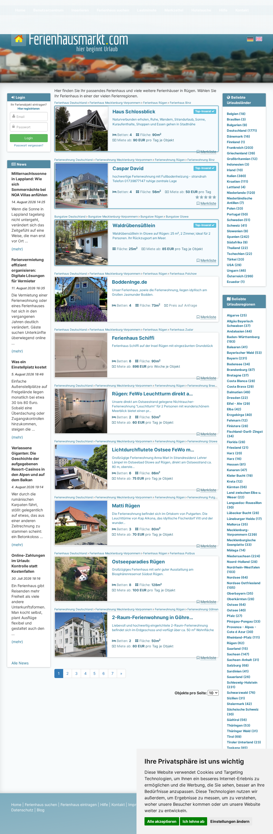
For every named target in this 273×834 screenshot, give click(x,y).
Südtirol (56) (237, 720)
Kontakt (118, 804)
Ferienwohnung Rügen (170, 160)
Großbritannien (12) (242, 159)
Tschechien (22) (239, 254)
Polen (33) (235, 208)
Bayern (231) (237, 358)
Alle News (20, 663)
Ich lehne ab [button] (193, 821)
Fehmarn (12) (237, 420)
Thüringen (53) (238, 725)
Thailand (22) (237, 248)
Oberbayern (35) (240, 593)
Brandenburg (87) (241, 370)
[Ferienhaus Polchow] (81, 299)
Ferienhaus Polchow (183, 273)
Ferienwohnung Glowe (202, 441)
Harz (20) (234, 453)
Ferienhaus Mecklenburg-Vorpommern (115, 103)
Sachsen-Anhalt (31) (243, 660)
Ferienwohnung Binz (201, 160)
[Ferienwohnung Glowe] (81, 467)
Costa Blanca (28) (241, 381)
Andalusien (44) (239, 331)
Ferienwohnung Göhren (202, 609)
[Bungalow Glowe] (81, 242)
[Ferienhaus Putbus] (81, 579)
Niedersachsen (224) (243, 556)
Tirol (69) (234, 737)
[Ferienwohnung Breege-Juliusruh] (81, 411)
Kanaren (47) (237, 470)
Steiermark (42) (239, 704)
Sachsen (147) (238, 654)
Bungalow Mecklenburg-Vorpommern (113, 216)
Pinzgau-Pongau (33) (243, 621)
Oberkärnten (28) (240, 599)
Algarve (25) (237, 315)
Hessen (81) (236, 464)
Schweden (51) (238, 220)
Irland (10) (235, 170)
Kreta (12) (235, 481)
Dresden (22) (237, 398)
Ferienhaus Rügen (155, 103)
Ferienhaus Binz (180, 103)
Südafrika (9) (237, 242)
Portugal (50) (237, 214)
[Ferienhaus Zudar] (81, 355)
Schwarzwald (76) (241, 693)
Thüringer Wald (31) (242, 731)
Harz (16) (234, 459)
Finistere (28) (237, 426)
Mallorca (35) (237, 524)
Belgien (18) (236, 114)
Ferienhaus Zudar (181, 329)
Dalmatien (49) (238, 392)
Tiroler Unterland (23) (244, 742)
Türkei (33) (235, 259)
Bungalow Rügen (152, 216)
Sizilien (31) (236, 698)
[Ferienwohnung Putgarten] (81, 523)
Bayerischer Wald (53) (244, 353)
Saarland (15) (237, 649)
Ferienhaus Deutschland (71, 103)
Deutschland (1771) (242, 131)
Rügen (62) (235, 643)
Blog (41, 810)
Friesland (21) (237, 448)
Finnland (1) (236, 142)
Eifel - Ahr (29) (238, 404)
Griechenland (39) (241, 153)
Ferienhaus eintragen (79, 804)
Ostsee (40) (236, 610)
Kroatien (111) (237, 181)
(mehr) (17, 249)
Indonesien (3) (238, 164)
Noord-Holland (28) (242, 562)
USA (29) (234, 265)
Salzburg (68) (238, 665)
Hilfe (104, 804)
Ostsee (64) (236, 605)
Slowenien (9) (237, 231)
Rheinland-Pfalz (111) (243, 637)
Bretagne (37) (238, 375)
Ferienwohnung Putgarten (204, 497)
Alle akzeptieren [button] (161, 821)
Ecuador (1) (236, 282)
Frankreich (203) (240, 148)
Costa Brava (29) (240, 386)
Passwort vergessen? (28, 145)
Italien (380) (236, 176)
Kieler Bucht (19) (240, 476)
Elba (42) (234, 409)
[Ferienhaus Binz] (81, 128)
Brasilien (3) (236, 119)
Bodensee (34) (238, 364)
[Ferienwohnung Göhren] (81, 634)
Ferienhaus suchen (41, 804)
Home (16, 804)
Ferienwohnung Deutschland (74, 160)
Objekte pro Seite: (191, 693)
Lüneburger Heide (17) (244, 519)
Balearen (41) (237, 347)
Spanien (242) (238, 237)
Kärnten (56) (237, 487)
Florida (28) (236, 442)
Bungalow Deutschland (70, 216)
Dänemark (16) (238, 136)
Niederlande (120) (241, 193)
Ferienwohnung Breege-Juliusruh (209, 385)
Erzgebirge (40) (239, 415)
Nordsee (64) (237, 577)
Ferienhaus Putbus (182, 553)
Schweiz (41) (237, 225)
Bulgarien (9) (237, 125)
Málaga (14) (236, 550)
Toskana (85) (237, 748)
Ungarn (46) (236, 270)
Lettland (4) (236, 187)
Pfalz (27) (234, 616)
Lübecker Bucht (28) (243, 513)
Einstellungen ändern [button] (230, 821)
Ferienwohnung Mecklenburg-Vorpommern (124, 160)
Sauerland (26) (238, 677)
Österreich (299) (240, 276)
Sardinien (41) (238, 671)
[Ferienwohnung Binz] (81, 185)
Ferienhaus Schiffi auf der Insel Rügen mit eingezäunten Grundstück (162, 346)
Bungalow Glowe (176, 216)
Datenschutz (22, 810)
